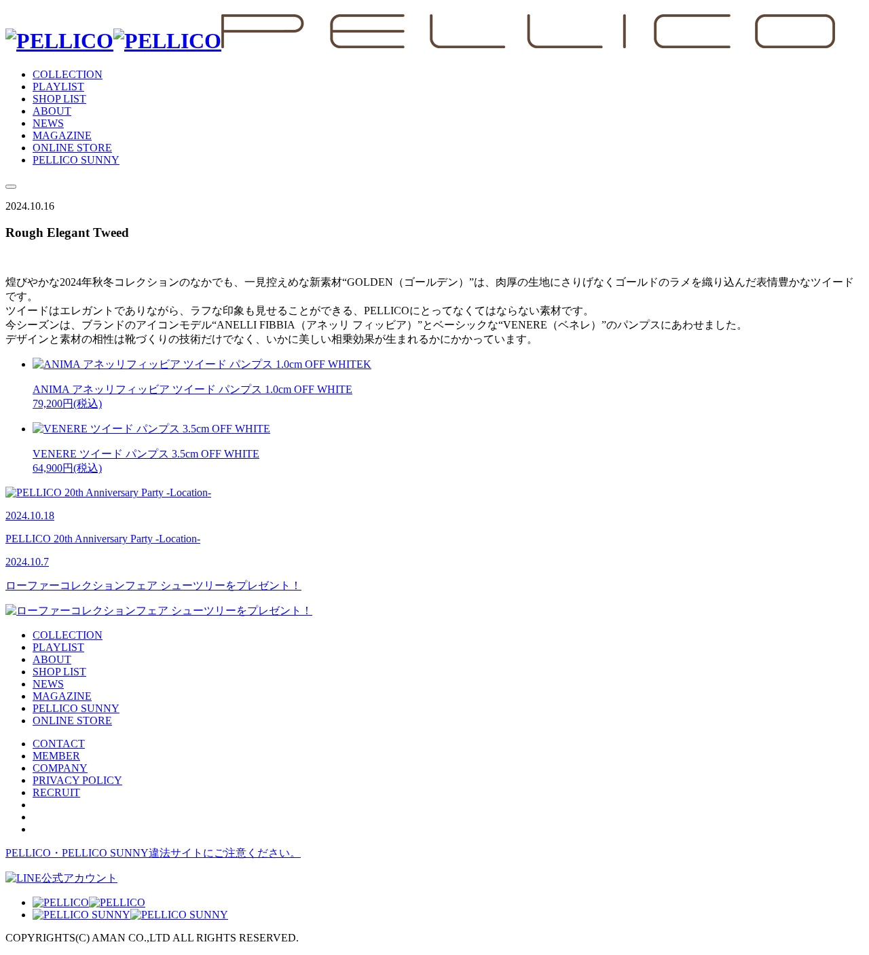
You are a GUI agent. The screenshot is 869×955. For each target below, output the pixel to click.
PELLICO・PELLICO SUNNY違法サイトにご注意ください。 (153, 853)
